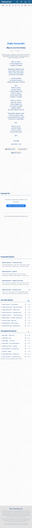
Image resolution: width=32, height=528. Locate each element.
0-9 (3, 5)
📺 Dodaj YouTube (16, 152)
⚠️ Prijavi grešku (22, 149)
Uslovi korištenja (24, 524)
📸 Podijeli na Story (10, 149)
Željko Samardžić (16, 43)
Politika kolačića (16, 524)
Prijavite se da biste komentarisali (16, 205)
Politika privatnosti (8, 524)
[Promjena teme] (25, 2)
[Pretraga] (17, 2)
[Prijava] (21, 2)
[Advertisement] (16, 25)
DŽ (25, 5)
